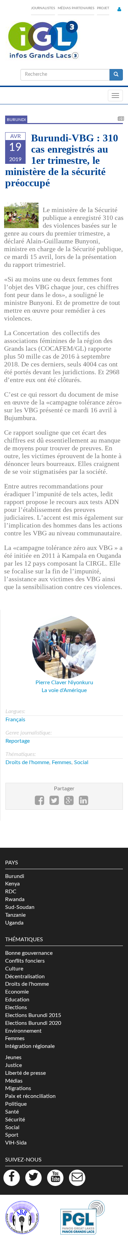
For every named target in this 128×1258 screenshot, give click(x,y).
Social (81, 762)
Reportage (17, 741)
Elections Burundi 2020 (33, 1023)
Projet (103, 8)
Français (15, 719)
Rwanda (15, 899)
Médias (14, 1081)
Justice (13, 1065)
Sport (11, 1135)
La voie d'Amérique (64, 690)
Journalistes (43, 8)
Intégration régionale (30, 1046)
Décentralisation (25, 976)
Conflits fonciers (25, 961)
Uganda (14, 923)
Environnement (23, 1031)
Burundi (16, 120)
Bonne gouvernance (29, 953)
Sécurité (15, 1119)
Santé (12, 1112)
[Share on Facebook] (39, 802)
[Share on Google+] (68, 802)
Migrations (18, 1088)
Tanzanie (15, 915)
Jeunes (13, 1057)
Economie (17, 992)
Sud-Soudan (19, 907)
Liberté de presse (25, 1073)
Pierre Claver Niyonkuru (64, 682)
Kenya (12, 883)
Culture (14, 968)
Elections (16, 1007)
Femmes (61, 762)
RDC (10, 891)
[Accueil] (42, 40)
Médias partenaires (76, 8)
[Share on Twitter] (54, 802)
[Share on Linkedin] (83, 802)
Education (17, 999)
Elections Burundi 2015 (33, 1015)
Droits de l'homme (27, 762)
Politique (16, 1104)
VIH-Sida (16, 1142)
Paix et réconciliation (30, 1096)
